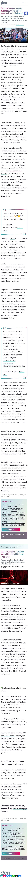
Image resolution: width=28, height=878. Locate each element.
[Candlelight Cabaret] (14, 577)
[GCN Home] (4, 3)
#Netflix (11, 534)
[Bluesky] (19, 876)
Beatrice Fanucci (20, 25)
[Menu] (26, 3)
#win (23, 858)
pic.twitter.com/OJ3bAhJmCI (14, 219)
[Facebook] (7, 876)
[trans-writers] (14, 35)
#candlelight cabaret (6, 858)
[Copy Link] (4, 876)
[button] (26, 13)
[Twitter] (10, 876)
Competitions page (7, 547)
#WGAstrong (8, 363)
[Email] (1, 876)
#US (3, 536)
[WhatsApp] (13, 876)
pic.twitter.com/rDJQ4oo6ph (14, 366)
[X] (16, 876)
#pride (14, 858)
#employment (5, 534)
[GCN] (6, 874)
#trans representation (19, 534)
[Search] (23, 3)
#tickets (18, 858)
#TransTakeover (9, 360)
